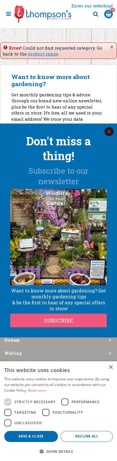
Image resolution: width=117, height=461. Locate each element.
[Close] (109, 131)
